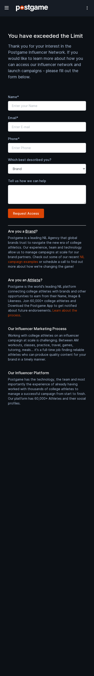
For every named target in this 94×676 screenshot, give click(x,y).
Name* (13, 97)
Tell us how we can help (27, 181)
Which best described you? (29, 160)
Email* (13, 118)
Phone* (14, 139)
